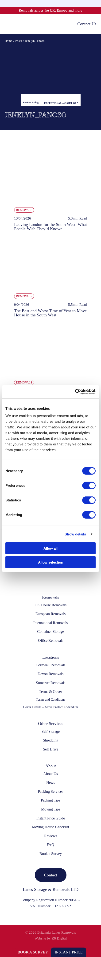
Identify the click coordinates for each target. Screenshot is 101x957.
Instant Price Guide (50, 818)
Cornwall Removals (50, 665)
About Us (50, 774)
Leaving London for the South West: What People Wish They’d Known (50, 226)
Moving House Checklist (50, 827)
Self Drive (50, 749)
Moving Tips (50, 809)
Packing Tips (50, 800)
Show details (75, 534)
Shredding (50, 740)
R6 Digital (59, 938)
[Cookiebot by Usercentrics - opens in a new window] (75, 392)
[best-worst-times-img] (50, 239)
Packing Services (50, 791)
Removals (24, 210)
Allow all (50, 548)
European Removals (50, 614)
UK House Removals (50, 605)
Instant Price (69, 952)
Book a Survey (33, 952)
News (50, 782)
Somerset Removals (50, 683)
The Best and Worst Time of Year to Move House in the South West (50, 312)
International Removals (50, 623)
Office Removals (50, 640)
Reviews (50, 836)
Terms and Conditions (50, 699)
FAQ (50, 845)
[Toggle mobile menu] (7, 24)
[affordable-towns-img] (50, 325)
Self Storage (51, 731)
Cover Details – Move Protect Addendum (50, 707)
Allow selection (50, 562)
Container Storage (50, 631)
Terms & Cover (50, 692)
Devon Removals (50, 674)
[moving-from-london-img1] (50, 152)
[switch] (89, 485)
